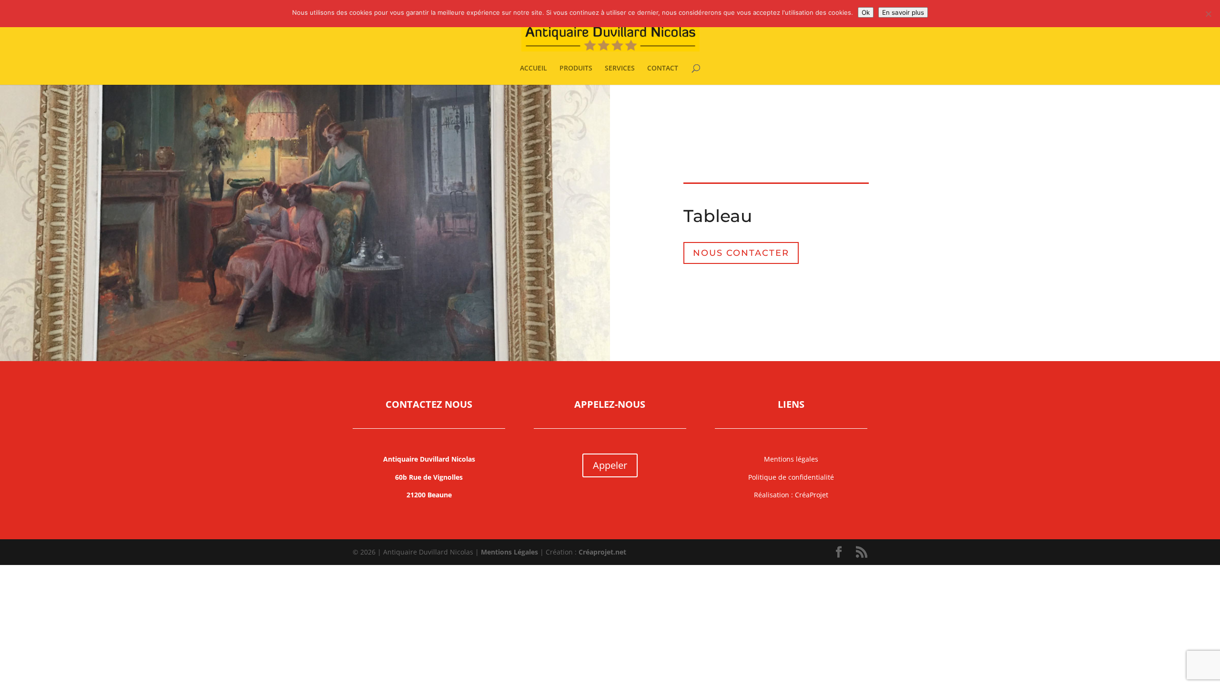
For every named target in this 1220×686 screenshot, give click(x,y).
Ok (866, 12)
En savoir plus (903, 12)
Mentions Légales (509, 551)
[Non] (1208, 14)
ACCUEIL (533, 68)
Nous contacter (741, 253)
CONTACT (662, 68)
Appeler (610, 465)
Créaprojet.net (602, 551)
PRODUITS (575, 68)
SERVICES (620, 68)
